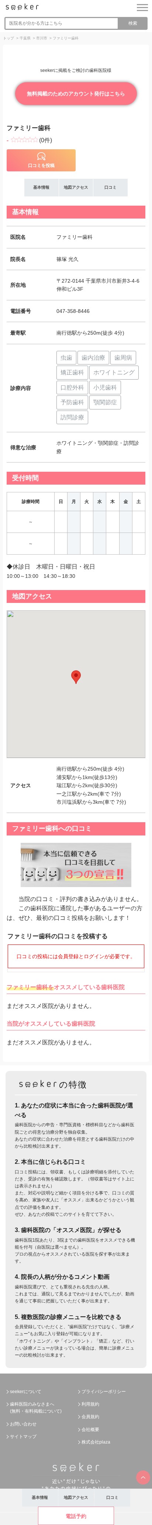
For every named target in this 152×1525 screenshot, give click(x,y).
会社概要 (90, 1429)
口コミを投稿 (41, 165)
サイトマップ (23, 1436)
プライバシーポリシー (104, 1391)
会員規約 (90, 1416)
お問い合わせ (23, 1424)
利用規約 (90, 1404)
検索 (132, 23)
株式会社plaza (96, 1442)
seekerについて (25, 1391)
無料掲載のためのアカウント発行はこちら (76, 94)
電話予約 (76, 1516)
